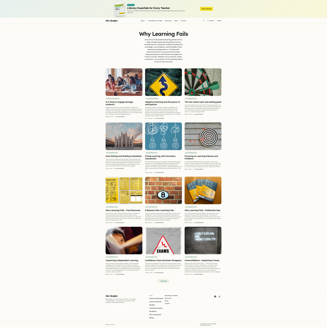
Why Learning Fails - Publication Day (202, 210)
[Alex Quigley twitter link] (219, 296)
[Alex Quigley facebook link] (215, 296)
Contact (167, 303)
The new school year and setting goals (203, 102)
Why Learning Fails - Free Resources (123, 210)
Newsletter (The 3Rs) (171, 295)
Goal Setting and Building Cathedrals (123, 156)
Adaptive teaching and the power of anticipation (162, 103)
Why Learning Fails (191, 98)
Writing (151, 318)
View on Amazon (206, 9)
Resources (168, 298)
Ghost (209, 325)
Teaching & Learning (152, 98)
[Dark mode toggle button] (204, 20)
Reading (152, 305)
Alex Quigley (121, 116)
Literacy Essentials (155, 302)
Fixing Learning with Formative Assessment (160, 157)
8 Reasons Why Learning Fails (159, 210)
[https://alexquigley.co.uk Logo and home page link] (116, 21)
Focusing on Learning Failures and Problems (201, 157)
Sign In (219, 21)
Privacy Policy (110, 324)
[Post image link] (124, 82)
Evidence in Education (112, 98)
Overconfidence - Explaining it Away (202, 260)
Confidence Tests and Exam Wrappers (163, 260)
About (167, 301)
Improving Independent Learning (122, 260)
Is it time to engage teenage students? (119, 103)
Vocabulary (152, 311)
